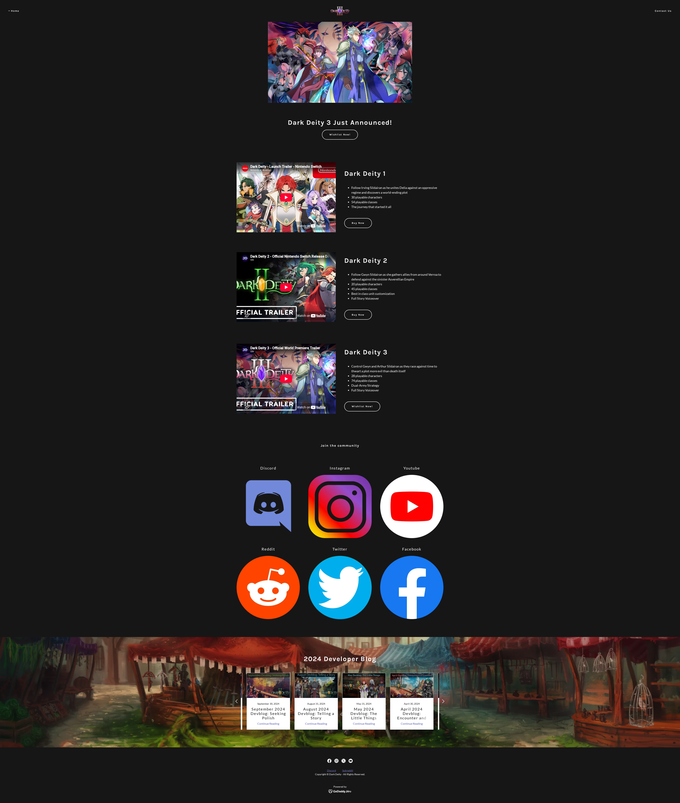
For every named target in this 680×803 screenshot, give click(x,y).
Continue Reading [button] (268, 723)
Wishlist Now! (339, 134)
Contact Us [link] (663, 10)
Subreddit (347, 770)
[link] (340, 10)
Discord (331, 770)
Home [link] (15, 10)
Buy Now (358, 222)
